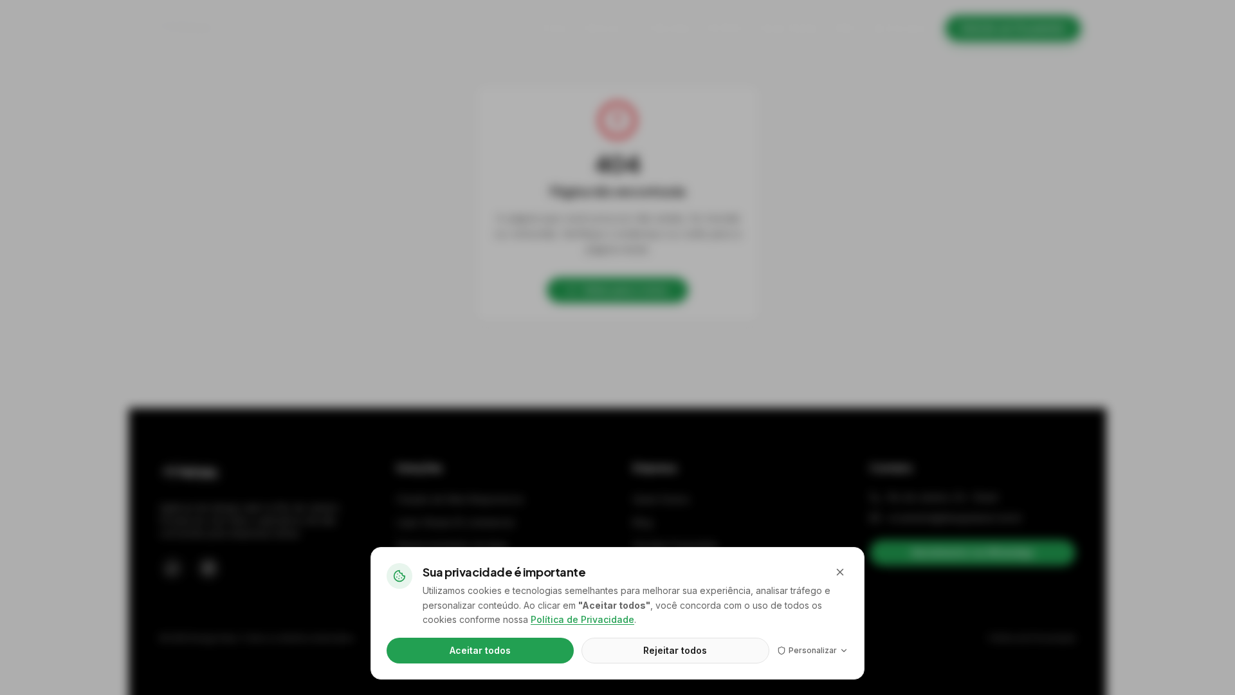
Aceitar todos (480, 650)
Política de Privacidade (582, 619)
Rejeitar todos (675, 650)
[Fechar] (840, 572)
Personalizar (813, 650)
